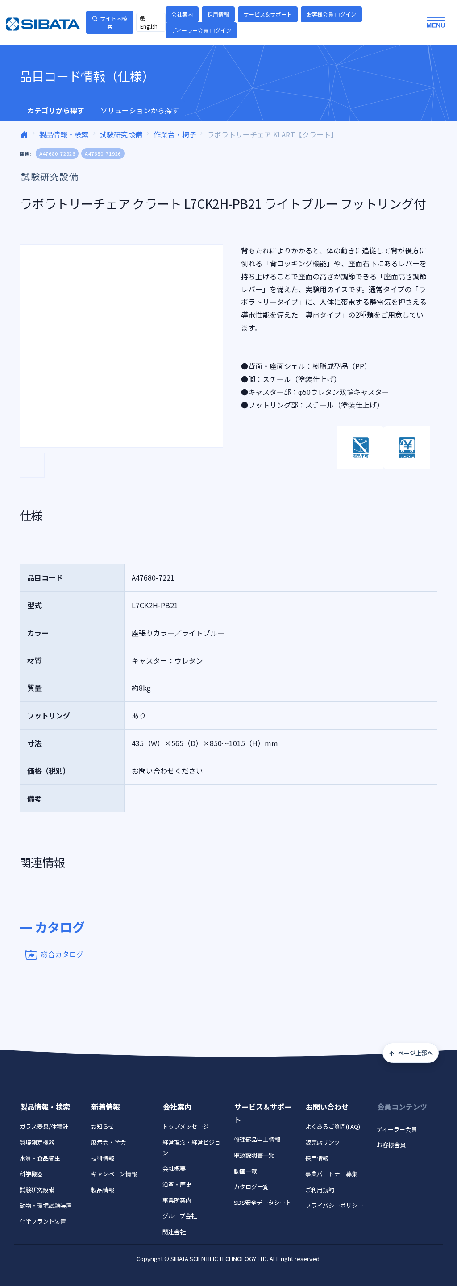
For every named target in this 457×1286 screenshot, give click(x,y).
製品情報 (102, 1190)
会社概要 (174, 1168)
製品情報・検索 (64, 134)
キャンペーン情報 (114, 1174)
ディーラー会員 (397, 1129)
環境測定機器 (37, 1142)
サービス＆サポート (268, 14)
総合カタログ (62, 953)
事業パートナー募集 (331, 1174)
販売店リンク (322, 1142)
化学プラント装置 (43, 1221)
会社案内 (182, 14)
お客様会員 (391, 1145)
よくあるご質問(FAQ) (332, 1126)
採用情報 (218, 14)
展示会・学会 (108, 1142)
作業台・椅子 (175, 134)
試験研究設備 (121, 134)
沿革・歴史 (176, 1184)
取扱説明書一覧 (254, 1155)
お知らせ (102, 1126)
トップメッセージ (185, 1126)
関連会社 (174, 1232)
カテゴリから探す (55, 110)
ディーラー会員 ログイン (201, 30)
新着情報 (105, 1106)
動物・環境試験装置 (46, 1205)
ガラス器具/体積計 (44, 1126)
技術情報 (102, 1158)
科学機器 (31, 1174)
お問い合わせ (327, 1106)
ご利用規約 (319, 1190)
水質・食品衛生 (40, 1158)
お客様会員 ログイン (331, 14)
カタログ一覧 (251, 1186)
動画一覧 (245, 1171)
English (149, 26)
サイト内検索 (113, 22)
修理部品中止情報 (257, 1139)
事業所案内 (176, 1200)
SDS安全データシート (262, 1202)
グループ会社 (179, 1215)
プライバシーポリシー (334, 1205)
